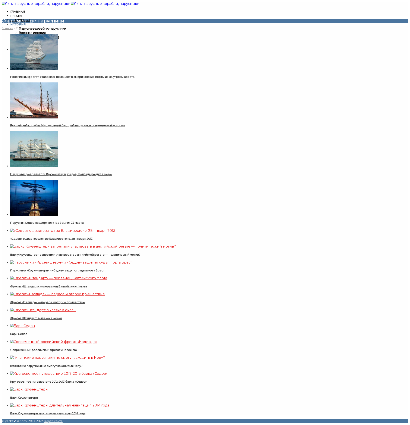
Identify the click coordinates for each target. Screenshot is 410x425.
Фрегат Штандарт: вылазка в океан (36, 318)
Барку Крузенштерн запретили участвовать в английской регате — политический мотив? (75, 254)
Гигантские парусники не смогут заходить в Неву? (46, 365)
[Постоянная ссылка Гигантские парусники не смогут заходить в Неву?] (57, 358)
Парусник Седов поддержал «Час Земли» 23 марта (47, 222)
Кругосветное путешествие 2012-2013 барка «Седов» (48, 381)
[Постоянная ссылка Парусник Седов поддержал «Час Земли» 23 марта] (34, 215)
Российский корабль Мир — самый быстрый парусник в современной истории (67, 125)
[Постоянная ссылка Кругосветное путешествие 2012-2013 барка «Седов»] (59, 374)
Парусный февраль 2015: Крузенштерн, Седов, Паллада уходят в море (61, 174)
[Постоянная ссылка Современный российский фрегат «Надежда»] (53, 342)
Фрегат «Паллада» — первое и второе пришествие (47, 302)
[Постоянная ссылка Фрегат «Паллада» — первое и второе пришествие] (57, 294)
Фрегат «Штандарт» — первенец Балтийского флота (48, 286)
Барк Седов (18, 334)
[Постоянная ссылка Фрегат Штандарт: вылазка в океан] (43, 310)
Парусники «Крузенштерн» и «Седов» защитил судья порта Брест (57, 270)
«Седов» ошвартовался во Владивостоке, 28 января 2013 (51, 238)
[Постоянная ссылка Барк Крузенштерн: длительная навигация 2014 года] (60, 405)
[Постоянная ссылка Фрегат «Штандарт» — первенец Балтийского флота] (58, 278)
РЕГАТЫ (16, 15)
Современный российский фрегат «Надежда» (43, 350)
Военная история (32, 33)
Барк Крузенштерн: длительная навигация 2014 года (47, 413)
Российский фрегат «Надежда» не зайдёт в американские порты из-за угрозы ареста (72, 76)
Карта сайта (53, 421)
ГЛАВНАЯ (17, 11)
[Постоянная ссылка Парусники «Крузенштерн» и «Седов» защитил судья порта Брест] (71, 262)
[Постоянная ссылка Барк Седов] (22, 326)
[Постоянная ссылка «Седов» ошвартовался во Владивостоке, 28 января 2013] (62, 231)
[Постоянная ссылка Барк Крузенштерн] (29, 389)
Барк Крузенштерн (24, 397)
